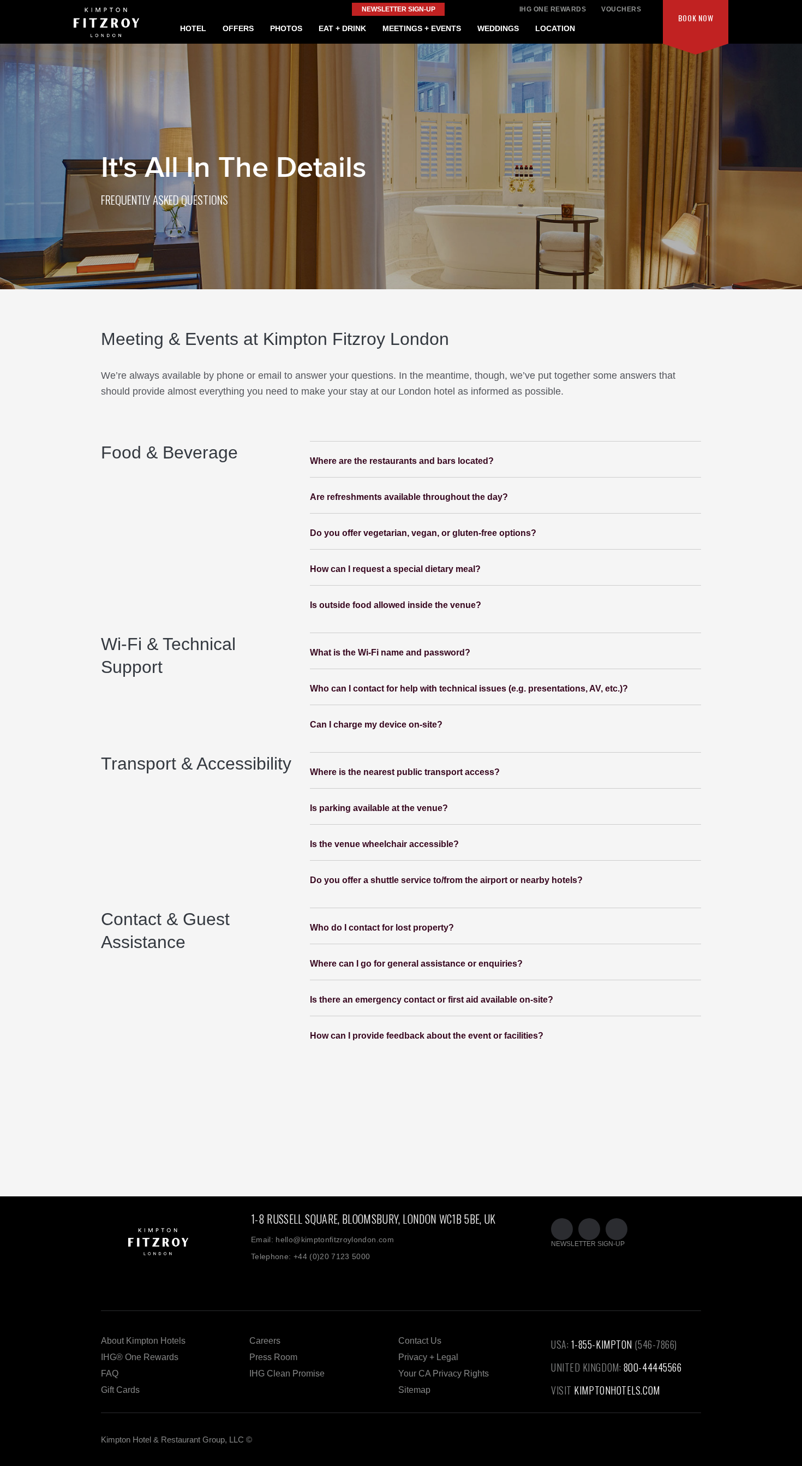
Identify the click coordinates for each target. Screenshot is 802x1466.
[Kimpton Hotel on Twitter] (562, 1229)
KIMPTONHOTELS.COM (617, 1390)
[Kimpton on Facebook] (589, 1229)
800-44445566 (653, 1367)
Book (696, 17)
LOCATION (555, 28)
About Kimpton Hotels (143, 1340)
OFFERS (238, 28)
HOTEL (193, 28)
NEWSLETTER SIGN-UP (588, 1244)
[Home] (176, 1253)
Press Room (273, 1357)
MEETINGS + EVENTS (421, 28)
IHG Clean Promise (287, 1373)
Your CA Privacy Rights (443, 1373)
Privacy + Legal (428, 1357)
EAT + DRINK (342, 28)
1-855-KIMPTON (601, 1344)
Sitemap (414, 1390)
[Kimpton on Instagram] (616, 1229)
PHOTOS (286, 28)
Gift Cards (120, 1390)
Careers (264, 1340)
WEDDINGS (498, 28)
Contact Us (419, 1340)
